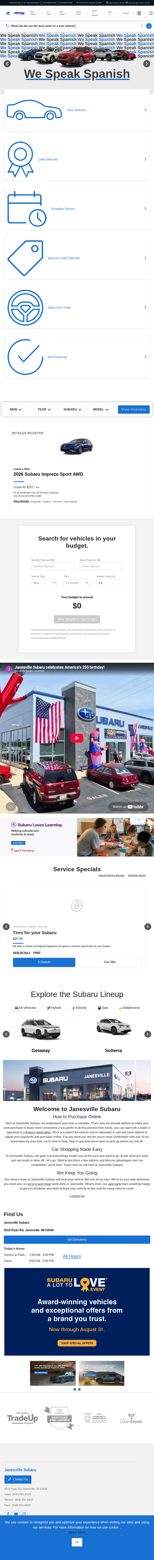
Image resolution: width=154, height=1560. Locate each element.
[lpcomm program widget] (95, 1418)
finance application (38, 1132)
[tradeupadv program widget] (22, 1418)
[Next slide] (79, 1389)
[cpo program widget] (59, 1418)
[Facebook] (8, 1514)
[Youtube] (16, 1514)
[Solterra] (101, 1373)
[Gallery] (77, 837)
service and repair (39, 1184)
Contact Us (77, 1196)
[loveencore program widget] (131, 1418)
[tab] (25, 1008)
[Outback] (53, 1373)
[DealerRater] (24, 1514)
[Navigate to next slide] (151, 63)
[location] (77, 2)
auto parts (114, 1184)
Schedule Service (137, 875)
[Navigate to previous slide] (3, 63)
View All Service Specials (112, 875)
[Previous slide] (74, 1389)
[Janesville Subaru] (14, 13)
